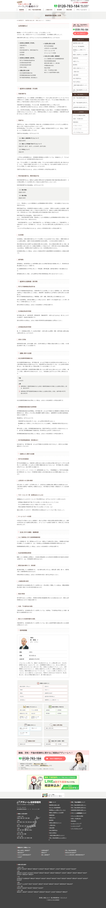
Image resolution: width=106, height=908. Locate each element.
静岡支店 (38, 878)
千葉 (26, 822)
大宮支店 (63, 872)
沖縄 (31, 837)
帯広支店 (46, 868)
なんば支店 (24, 883)
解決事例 (75, 64)
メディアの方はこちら (78, 132)
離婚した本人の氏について (23, 729)
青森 (21, 818)
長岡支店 (69, 878)
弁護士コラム (76, 61)
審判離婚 (48, 713)
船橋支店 (79, 872)
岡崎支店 (32, 878)
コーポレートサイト (77, 125)
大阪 (18, 829)
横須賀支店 (57, 872)
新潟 (28, 825)
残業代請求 (20, 852)
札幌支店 (19, 868)
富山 (35, 825)
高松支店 (35, 887)
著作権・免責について (44, 897)
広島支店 (19, 887)
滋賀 (28, 829)
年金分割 (22, 696)
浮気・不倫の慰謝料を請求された (80, 103)
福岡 (18, 837)
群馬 (33, 822)
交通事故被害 (44, 850)
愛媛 (25, 833)
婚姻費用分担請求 (48, 693)
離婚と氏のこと (32, 725)
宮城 (26, 818)
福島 (29, 818)
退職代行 (43, 852)
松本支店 (79, 878)
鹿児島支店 (58, 891)
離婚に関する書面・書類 (57, 741)
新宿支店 (41, 872)
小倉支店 (24, 891)
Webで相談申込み (81, 33)
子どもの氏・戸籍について (23, 733)
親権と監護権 (22, 710)
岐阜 (23, 825)
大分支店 (53, 891)
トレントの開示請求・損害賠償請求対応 (74, 854)
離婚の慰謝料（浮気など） (25, 686)
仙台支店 (68, 868)
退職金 (21, 693)
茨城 (29, 822)
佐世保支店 (41, 891)
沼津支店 (48, 878)
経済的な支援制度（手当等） (27, 43)
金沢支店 (85, 878)
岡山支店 (29, 887)
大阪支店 (19, 883)
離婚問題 (21, 10)
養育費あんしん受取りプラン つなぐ (24, 717)
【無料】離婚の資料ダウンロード (80, 86)
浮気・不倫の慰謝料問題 (34, 10)
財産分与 (46, 686)
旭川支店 (24, 868)
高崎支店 (30, 874)
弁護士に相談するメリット (79, 68)
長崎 (20, 837)
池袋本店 (19, 872)
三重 (25, 825)
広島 (18, 833)
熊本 (23, 837)
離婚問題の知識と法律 (78, 43)
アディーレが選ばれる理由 (79, 115)
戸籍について (34, 728)
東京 (18, 822)
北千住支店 (30, 872)
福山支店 (24, 887)
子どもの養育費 (34, 710)
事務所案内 (75, 122)
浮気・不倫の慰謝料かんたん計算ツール (80, 90)
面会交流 (33, 713)
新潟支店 (63, 878)
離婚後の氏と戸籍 (23, 713)
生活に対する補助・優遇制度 (52, 56)
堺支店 (30, 883)
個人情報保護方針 (55, 897)
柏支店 (84, 872)
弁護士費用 (69, 10)
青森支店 (52, 868)
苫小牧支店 (40, 868)
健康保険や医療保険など (50, 696)
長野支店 (74, 878)
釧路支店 (35, 868)
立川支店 (24, 872)
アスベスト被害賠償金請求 (24, 854)
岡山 (20, 833)
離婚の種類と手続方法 (58, 707)
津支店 (58, 878)
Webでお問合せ (76, 81)
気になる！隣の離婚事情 (78, 46)
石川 (32, 825)
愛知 (18, 825)
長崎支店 (36, 891)
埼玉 (24, 822)
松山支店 (40, 887)
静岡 (20, 825)
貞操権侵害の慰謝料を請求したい (80, 108)
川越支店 (69, 872)
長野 (30, 825)
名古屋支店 (19, 878)
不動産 (21, 689)
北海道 (18, 818)
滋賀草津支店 (62, 883)
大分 (25, 837)
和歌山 (30, 829)
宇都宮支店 (24, 874)
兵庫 (23, 829)
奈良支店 (56, 883)
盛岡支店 (62, 868)
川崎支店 (52, 872)
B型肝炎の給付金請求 (70, 852)
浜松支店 (43, 878)
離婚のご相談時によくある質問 (80, 54)
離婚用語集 (75, 58)
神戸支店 (45, 883)
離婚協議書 (48, 744)
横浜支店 (46, 872)
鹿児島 (28, 837)
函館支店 (29, 868)
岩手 (24, 818)
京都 (20, 829)
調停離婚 (59, 710)
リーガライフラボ (77, 128)
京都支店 (40, 883)
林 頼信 (33, 640)
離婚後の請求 (22, 744)
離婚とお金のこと (44, 683)
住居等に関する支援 (50, 43)
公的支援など (22, 699)
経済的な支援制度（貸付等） (27, 57)
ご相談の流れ (49, 10)
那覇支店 (64, 891)
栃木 (31, 822)
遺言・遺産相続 (44, 854)
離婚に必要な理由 (49, 728)
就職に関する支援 (24, 70)
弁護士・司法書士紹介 (78, 118)
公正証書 (59, 744)
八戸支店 (57, 868)
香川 (23, 833)
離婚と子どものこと (31, 707)
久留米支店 (30, 891)
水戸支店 (19, 874)
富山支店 (19, 880)
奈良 (25, 829)
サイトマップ (63, 897)
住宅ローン (47, 689)
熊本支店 (47, 891)
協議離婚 (48, 710)
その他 (19, 857)
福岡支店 (19, 891)
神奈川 (20, 822)
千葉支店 (74, 872)
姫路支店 (51, 883)
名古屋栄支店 (26, 878)
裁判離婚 (59, 713)
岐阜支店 (54, 878)
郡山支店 (73, 868)
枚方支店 (35, 883)
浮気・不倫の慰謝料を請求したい (80, 98)
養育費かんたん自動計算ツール (35, 717)
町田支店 (36, 872)
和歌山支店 (69, 883)
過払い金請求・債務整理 (23, 850)
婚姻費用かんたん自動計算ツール (52, 699)
